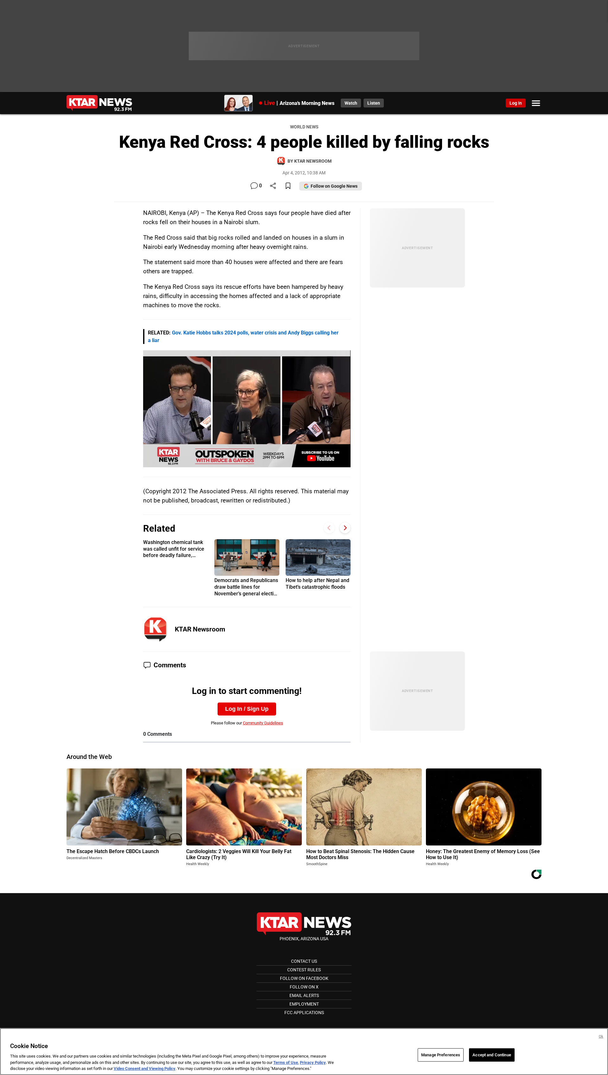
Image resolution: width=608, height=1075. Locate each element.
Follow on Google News (334, 186)
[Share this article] (273, 186)
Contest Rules (304, 969)
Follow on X (304, 986)
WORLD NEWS (304, 127)
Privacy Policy (313, 1062)
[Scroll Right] (345, 528)
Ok (601, 1036)
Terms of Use (285, 1062)
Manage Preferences (440, 1054)
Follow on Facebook (304, 978)
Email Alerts (304, 995)
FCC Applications (304, 1012)
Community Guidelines (263, 723)
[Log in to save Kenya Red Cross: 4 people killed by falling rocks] (288, 186)
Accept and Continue (491, 1054)
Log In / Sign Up (247, 709)
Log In (516, 103)
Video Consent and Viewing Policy (144, 1068)
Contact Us (304, 961)
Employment (304, 1004)
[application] (247, 408)
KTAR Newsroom (200, 629)
